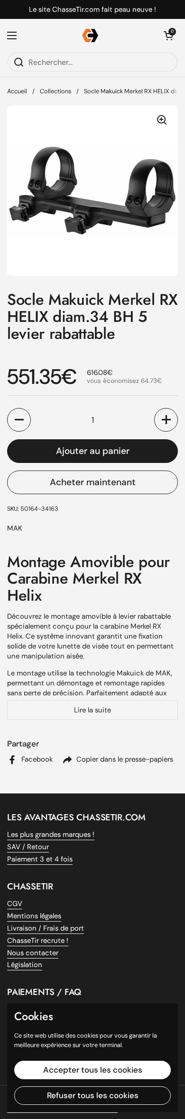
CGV (14, 903)
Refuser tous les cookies (93, 1095)
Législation (24, 964)
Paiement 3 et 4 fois (40, 859)
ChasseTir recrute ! (37, 940)
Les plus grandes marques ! (50, 834)
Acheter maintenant (93, 482)
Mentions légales (34, 916)
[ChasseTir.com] (90, 35)
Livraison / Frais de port (45, 928)
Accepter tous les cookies (92, 1070)
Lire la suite (92, 710)
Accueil (17, 91)
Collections (55, 91)
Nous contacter (32, 953)
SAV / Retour (28, 847)
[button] (19, 420)
